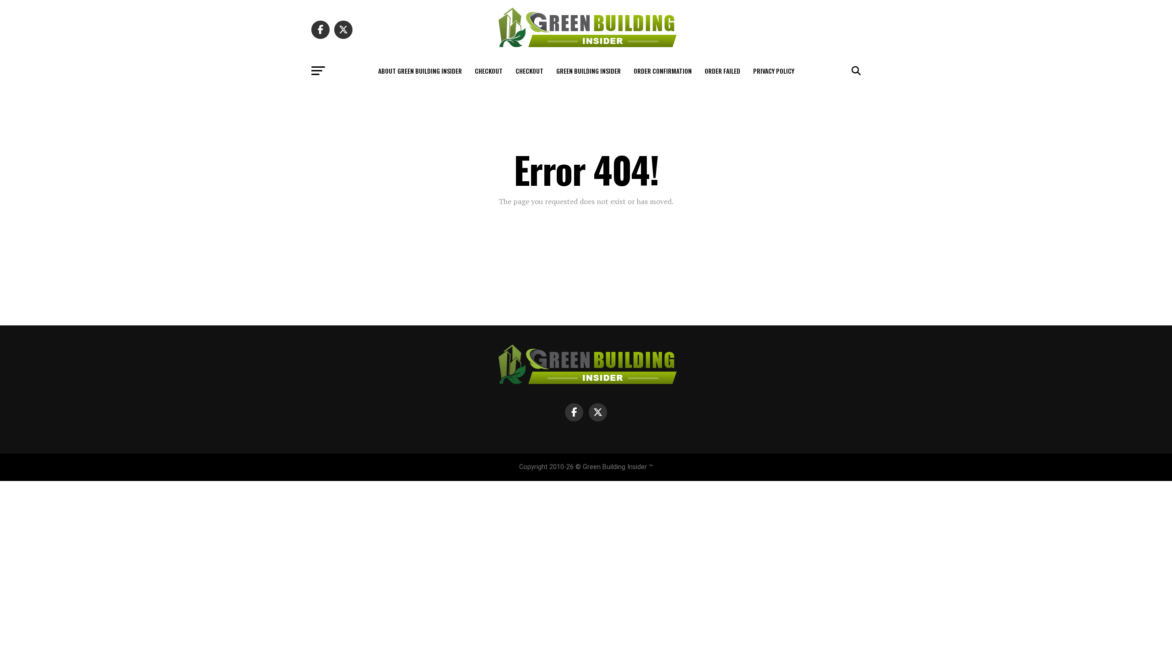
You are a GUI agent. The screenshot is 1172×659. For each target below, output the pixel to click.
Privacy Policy (773, 71)
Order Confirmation (663, 71)
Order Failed (722, 71)
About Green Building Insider (420, 71)
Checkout (489, 71)
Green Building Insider (588, 71)
